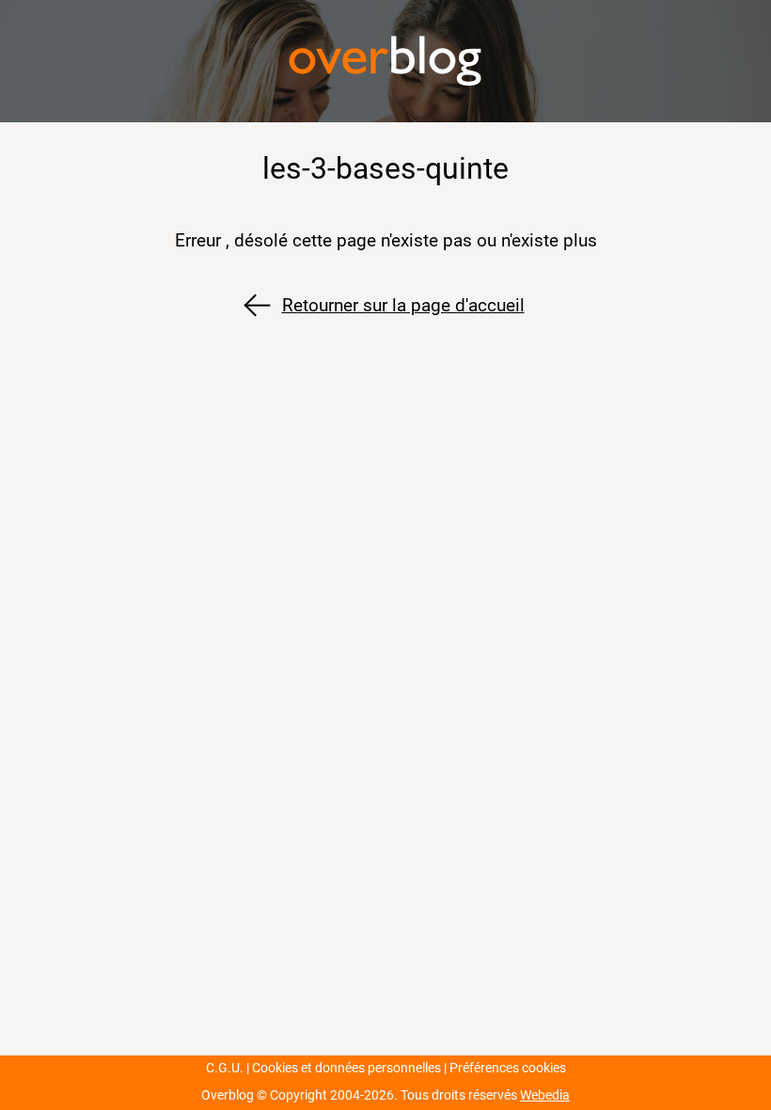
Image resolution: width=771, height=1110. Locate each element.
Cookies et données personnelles (346, 1068)
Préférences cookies (507, 1068)
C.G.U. (225, 1068)
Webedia (545, 1095)
